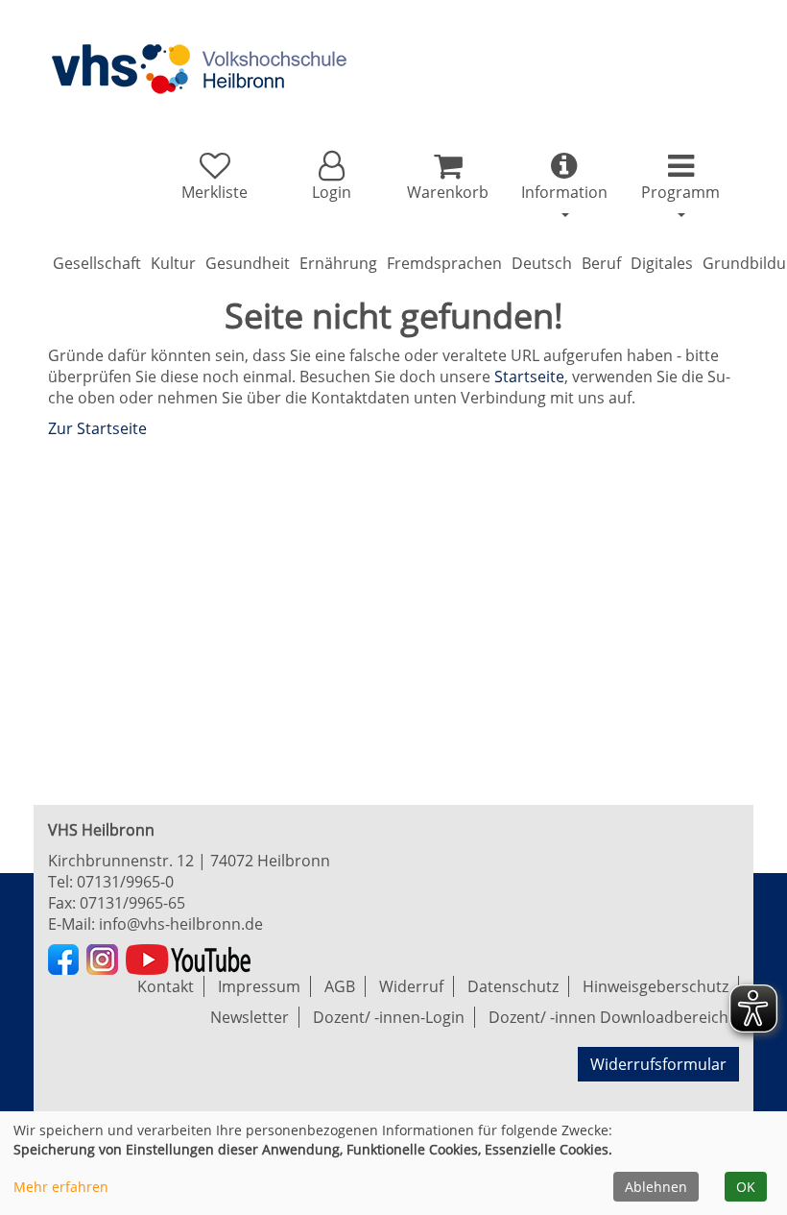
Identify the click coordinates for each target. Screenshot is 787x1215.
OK (745, 1187)
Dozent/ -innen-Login (389, 1017)
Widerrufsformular (658, 1064)
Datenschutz (513, 986)
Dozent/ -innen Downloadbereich (608, 1017)
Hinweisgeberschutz (655, 986)
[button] (331, 176)
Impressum (259, 986)
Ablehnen (656, 1187)
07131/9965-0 (125, 881)
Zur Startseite (97, 428)
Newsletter (249, 1017)
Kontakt (165, 986)
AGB (339, 986)
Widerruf (411, 986)
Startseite (529, 376)
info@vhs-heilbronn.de (181, 924)
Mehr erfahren (60, 1187)
